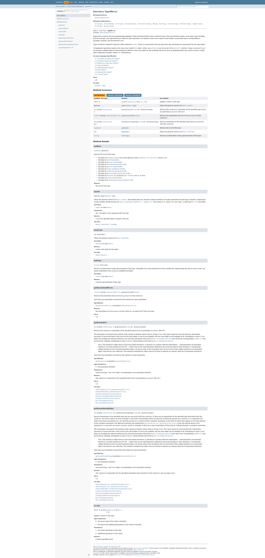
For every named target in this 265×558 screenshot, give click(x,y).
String (96, 136)
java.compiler (60, 6)
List (95, 115)
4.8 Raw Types (100, 70)
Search (106, 2)
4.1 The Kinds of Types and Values (107, 58)
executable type (114, 173)
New (86, 2)
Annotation (107, 109)
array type (112, 162)
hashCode (125, 132)
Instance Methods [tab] (115, 95)
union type (111, 178)
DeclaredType (109, 24)
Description (61, 15)
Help (112, 2)
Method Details (62, 22)
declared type (113, 164)
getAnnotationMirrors (130, 115)
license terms (120, 555)
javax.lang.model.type (75, 6)
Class (135, 109)
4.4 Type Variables (101, 65)
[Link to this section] (117, 90)
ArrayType (98, 24)
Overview (59, 2)
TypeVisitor (131, 102)
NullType (162, 24)
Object (129, 105)
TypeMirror (89, 6)
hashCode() (62, 31)
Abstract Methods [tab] (133, 95)
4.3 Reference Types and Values (106, 63)
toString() (62, 35)
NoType (155, 24)
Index (101, 2)
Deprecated (94, 2)
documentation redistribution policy (142, 555)
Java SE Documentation (140, 548)
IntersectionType (144, 24)
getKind (124, 128)
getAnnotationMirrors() (66, 38)
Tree (75, 2)
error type (112, 166)
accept (124, 102)
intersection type (115, 180)
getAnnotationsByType (130, 122)
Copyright (96, 553)
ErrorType (119, 24)
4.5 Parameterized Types (104, 67)
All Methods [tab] (99, 95)
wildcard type (113, 171)
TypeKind (97, 128)
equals (124, 105)
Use (71, 2)
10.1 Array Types (101, 74)
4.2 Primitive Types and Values (106, 61)
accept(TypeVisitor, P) (66, 47)
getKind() (62, 25)
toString (125, 136)
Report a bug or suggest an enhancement (106, 546)
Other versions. (138, 550)
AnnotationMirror (113, 115)
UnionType (98, 26)
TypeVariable (197, 24)
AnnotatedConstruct (102, 18)
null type (111, 160)
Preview (81, 2)
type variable (112, 169)
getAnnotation (127, 109)
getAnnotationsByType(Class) (68, 44)
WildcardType (109, 26)
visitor (154, 48)
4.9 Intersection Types (103, 72)
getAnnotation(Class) (66, 41)
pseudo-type (112, 175)
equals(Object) (63, 28)
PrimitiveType (173, 24)
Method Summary (63, 19)
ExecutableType (130, 24)
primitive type (113, 158)
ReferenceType (185, 24)
